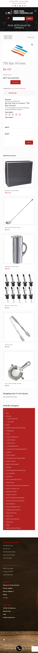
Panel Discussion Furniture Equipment (17, 485)
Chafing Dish (10, 431)
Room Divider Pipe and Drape (15, 497)
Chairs (8, 434)
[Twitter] (15, 6)
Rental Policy (29, 648)
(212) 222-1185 (14, 1)
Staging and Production (13, 510)
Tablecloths (9, 522)
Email (7, 134)
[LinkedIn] (20, 6)
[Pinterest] (23, 6)
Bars (7, 413)
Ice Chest (11, 421)
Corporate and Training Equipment (16, 449)
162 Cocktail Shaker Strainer (13, 383)
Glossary (5, 597)
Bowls (8, 424)
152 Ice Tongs (8, 344)
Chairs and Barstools (12, 437)
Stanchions (9, 516)
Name (7, 127)
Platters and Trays (11, 491)
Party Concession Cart (12, 488)
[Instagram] (25, 6)
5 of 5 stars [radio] (20, 114)
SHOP (29, 18)
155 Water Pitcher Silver (12, 266)
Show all (31, 37)
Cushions (8, 452)
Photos (22, 648)
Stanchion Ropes (11, 513)
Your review (9, 117)
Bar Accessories (15, 88)
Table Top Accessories (12, 519)
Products (6, 648)
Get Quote (15, 82)
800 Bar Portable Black (12, 190)
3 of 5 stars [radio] (13, 114)
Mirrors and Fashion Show (13, 479)
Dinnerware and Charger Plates (15, 458)
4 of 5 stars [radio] (16, 114)
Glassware (9, 476)
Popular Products (11, 494)
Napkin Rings (10, 482)
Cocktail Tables (10, 440)
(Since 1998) (24, 1)
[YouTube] (18, 6)
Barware (23, 88)
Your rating (9, 112)
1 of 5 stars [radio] (6, 114)
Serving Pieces (10, 503)
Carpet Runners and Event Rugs (15, 427)
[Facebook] (13, 6)
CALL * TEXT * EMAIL (20, 3)
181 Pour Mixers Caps (11, 305)
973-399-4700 (9, 574)
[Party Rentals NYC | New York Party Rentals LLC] (19, 11)
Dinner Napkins (10, 455)
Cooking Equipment (12, 446)
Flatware (8, 467)
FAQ (12, 648)
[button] (32, 44)
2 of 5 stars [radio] (9, 114)
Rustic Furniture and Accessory (15, 500)
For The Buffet (10, 473)
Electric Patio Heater (12, 464)
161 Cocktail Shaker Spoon (13, 227)
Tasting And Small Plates (13, 528)
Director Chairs (10, 461)
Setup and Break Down (13, 507)
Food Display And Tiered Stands (15, 470)
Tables (8, 525)
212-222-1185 (8, 558)
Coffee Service (10, 443)
